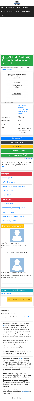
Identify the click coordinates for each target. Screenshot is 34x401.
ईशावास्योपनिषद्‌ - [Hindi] (9, 221)
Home (2, 8)
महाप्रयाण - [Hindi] (7, 178)
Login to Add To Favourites (17, 151)
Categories (25, 8)
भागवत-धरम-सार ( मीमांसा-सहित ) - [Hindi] (13, 208)
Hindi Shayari (26, 11)
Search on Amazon (17, 146)
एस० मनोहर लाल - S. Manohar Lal (23, 107)
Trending (3, 11)
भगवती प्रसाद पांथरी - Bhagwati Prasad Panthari (23, 112)
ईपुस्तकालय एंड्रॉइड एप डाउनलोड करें (17, 155)
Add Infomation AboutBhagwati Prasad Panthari (17, 282)
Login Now (27, 317)
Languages (9, 8)
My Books (10, 11)
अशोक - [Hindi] (6, 195)
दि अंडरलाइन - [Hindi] (8, 204)
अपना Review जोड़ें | (6, 70)
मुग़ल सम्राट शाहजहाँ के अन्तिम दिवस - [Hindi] (14, 187)
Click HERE (14, 355)
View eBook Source (17, 142)
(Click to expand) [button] (6, 293)
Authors (18, 8)
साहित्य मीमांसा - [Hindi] (8, 182)
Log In (2, 15)
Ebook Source (27, 158)
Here (4, 325)
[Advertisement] (17, 34)
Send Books (17, 11)
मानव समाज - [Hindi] (8, 212)
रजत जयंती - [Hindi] (7, 191)
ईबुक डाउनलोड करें (17, 138)
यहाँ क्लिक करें (25, 392)
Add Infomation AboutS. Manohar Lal (17, 252)
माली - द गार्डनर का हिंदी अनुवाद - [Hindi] (13, 216)
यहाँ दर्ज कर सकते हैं (7, 167)
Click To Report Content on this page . (19, 299)
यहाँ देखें (20, 359)
